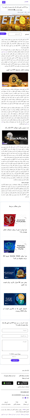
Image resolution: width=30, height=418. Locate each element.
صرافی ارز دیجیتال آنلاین (24, 375)
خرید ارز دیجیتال (12, 414)
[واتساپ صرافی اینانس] (23, 398)
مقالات (25, 12)
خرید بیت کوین (4, 51)
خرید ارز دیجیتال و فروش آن (9, 375)
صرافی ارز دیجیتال (25, 414)
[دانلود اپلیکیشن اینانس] (7, 383)
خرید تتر (18, 414)
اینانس (29, 12)
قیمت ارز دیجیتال (25, 378)
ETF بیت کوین (16, 147)
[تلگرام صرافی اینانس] (25, 398)
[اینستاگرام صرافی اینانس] (28, 398)
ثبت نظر (15, 360)
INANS (24, 409)
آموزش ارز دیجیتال (20, 12)
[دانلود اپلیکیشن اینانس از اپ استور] (22, 383)
